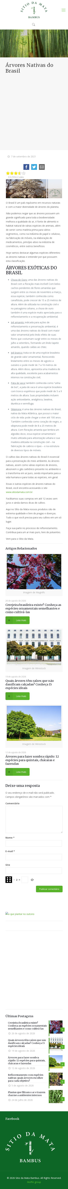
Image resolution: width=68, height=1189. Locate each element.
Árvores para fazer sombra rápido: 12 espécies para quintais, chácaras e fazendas (32, 760)
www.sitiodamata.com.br (19, 492)
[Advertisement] (34, 109)
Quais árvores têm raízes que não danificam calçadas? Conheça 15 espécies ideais (29, 684)
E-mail (10, 851)
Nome (10, 837)
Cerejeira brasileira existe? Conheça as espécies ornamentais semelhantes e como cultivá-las (33, 608)
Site (7, 864)
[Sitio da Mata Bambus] (34, 10)
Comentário (12, 803)
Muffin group (34, 1182)
